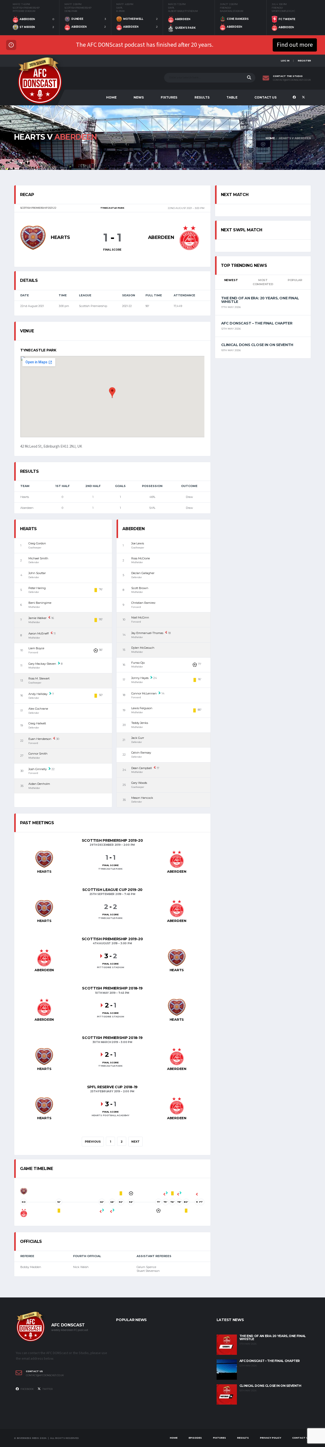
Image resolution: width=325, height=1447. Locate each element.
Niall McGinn (140, 617)
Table (231, 97)
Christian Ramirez (143, 603)
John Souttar (37, 573)
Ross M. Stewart (39, 678)
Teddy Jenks (139, 723)
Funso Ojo (138, 662)
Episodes (195, 1437)
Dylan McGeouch (142, 647)
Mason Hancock (142, 798)
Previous (93, 1141)
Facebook (27, 1389)
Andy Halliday (37, 694)
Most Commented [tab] (263, 282)
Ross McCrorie (140, 558)
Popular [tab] (295, 280)
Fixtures (169, 97)
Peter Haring (37, 588)
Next (135, 1141)
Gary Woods (139, 783)
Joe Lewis (137, 543)
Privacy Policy (270, 1437)
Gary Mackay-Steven (42, 663)
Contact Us (265, 97)
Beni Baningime (39, 603)
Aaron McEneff (38, 633)
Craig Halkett (37, 723)
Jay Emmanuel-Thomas (147, 633)
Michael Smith (38, 558)
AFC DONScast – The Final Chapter (256, 323)
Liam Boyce (36, 648)
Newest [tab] (231, 280)
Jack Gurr (137, 738)
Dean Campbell (141, 768)
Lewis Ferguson (141, 708)
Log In (285, 60)
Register (304, 60)
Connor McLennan (144, 693)
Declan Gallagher (142, 573)
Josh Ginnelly (37, 769)
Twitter (47, 1389)
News (139, 97)
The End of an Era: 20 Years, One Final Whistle (260, 300)
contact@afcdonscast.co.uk (292, 80)
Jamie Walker (37, 618)
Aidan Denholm (39, 784)
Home (111, 97)
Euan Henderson (39, 739)
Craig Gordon (37, 543)
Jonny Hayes (140, 678)
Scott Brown (139, 588)
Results (201, 97)
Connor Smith (37, 753)
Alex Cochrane (38, 708)
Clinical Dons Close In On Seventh (257, 345)
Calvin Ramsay (141, 752)
